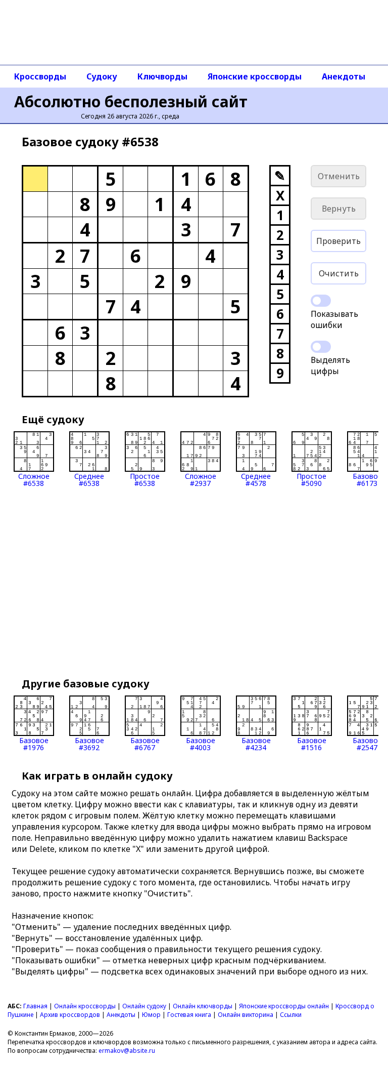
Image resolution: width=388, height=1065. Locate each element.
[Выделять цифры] (321, 347)
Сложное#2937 (200, 479)
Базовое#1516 (311, 743)
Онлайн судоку (144, 1006)
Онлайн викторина (245, 1014)
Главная (35, 1006)
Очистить (339, 273)
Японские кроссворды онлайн (284, 1006)
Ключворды (162, 76)
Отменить (339, 176)
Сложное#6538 (34, 479)
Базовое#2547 (367, 743)
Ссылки (291, 1014)
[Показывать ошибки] (321, 301)
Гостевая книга (189, 1014)
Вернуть (339, 208)
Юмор (151, 1014)
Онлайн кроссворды (85, 1006)
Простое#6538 (145, 479)
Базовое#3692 (89, 743)
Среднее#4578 (256, 479)
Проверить (338, 241)
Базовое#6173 (367, 479)
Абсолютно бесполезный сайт (131, 101)
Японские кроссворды (255, 76)
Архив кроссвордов (70, 1014)
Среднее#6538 (89, 479)
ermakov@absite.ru (127, 1050)
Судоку (101, 76)
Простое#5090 (311, 479)
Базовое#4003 (200, 743)
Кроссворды (40, 76)
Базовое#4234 (256, 743)
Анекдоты (343, 76)
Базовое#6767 (145, 743)
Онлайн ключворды (202, 1006)
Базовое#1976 (33, 743)
